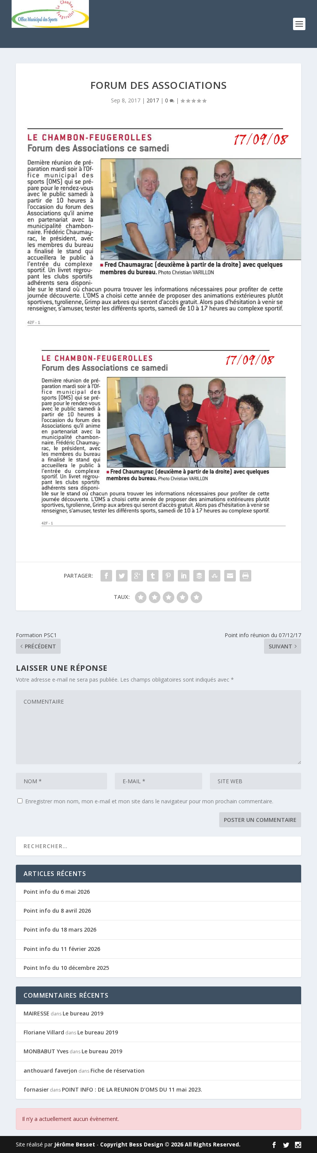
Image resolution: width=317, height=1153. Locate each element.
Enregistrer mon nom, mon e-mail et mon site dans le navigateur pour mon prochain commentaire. (149, 801)
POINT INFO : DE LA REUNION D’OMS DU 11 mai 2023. (132, 1089)
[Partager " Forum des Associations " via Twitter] (122, 575)
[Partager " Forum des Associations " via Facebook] (106, 575)
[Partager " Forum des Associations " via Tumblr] (152, 575)
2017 (153, 100)
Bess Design (146, 1144)
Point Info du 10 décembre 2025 (66, 967)
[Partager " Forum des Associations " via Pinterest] (168, 575)
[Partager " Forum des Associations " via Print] (245, 575)
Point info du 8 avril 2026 (57, 910)
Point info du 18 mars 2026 (60, 929)
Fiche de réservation (117, 1070)
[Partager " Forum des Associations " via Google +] (137, 575)
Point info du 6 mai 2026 (57, 891)
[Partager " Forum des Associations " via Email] (230, 575)
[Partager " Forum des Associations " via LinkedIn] (183, 575)
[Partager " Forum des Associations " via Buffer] (199, 575)
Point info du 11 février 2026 (62, 948)
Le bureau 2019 (83, 1013)
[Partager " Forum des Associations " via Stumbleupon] (214, 575)
